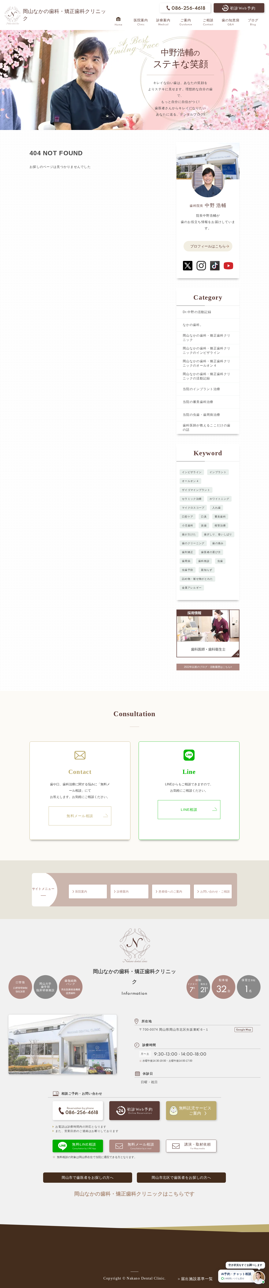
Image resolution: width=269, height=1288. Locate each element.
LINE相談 (189, 810)
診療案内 (123, 891)
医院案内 (81, 891)
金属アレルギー (192, 587)
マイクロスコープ (193, 507)
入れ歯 (216, 507)
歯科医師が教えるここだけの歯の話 (206, 427)
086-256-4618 (188, 8)
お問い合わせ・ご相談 (215, 891)
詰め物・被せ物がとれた (197, 578)
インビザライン (192, 472)
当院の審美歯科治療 (198, 402)
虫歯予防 (187, 569)
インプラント (218, 472)
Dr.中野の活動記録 (197, 312)
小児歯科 (187, 525)
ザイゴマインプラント (196, 489)
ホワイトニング (219, 498)
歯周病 (186, 561)
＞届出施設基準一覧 (195, 1279)
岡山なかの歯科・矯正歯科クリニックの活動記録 (206, 376)
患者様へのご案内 (170, 891)
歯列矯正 (187, 552)
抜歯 (204, 525)
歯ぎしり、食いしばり (218, 534)
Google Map (243, 1030)
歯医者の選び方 (211, 552)
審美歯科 (220, 516)
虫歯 (220, 561)
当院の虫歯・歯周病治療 (201, 414)
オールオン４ (190, 481)
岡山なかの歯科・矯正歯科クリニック (206, 338)
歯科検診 (204, 561)
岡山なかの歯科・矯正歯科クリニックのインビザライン (206, 350)
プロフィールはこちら (208, 246)
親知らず (206, 569)
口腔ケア (187, 516)
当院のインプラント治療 (201, 389)
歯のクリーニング (193, 543)
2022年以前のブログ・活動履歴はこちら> (208, 666)
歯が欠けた (189, 534)
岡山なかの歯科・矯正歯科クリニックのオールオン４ (206, 363)
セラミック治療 (192, 498)
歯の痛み (218, 543)
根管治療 (220, 525)
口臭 (204, 516)
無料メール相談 (80, 816)
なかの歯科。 (193, 324)
